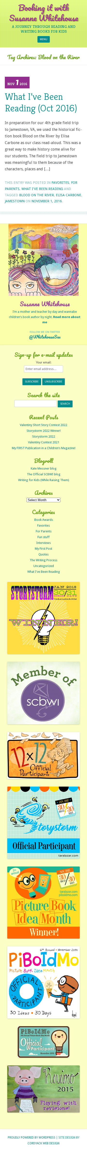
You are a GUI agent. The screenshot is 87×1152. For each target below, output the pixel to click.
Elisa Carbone (68, 195)
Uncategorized (43, 566)
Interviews (43, 543)
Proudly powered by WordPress (31, 1137)
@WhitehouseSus (45, 336)
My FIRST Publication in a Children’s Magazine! (43, 448)
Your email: (43, 362)
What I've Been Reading (42, 189)
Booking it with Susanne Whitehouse (43, 12)
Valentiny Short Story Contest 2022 (43, 425)
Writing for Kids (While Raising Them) (43, 480)
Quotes (43, 554)
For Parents (43, 531)
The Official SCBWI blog (43, 474)
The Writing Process (43, 560)
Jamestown (15, 201)
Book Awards (43, 520)
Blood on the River (36, 195)
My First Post (43, 548)
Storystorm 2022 (43, 436)
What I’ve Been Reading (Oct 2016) (41, 102)
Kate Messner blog (44, 468)
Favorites (60, 183)
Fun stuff (43, 537)
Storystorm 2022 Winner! (44, 431)
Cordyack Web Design (43, 1143)
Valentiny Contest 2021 (43, 442)
